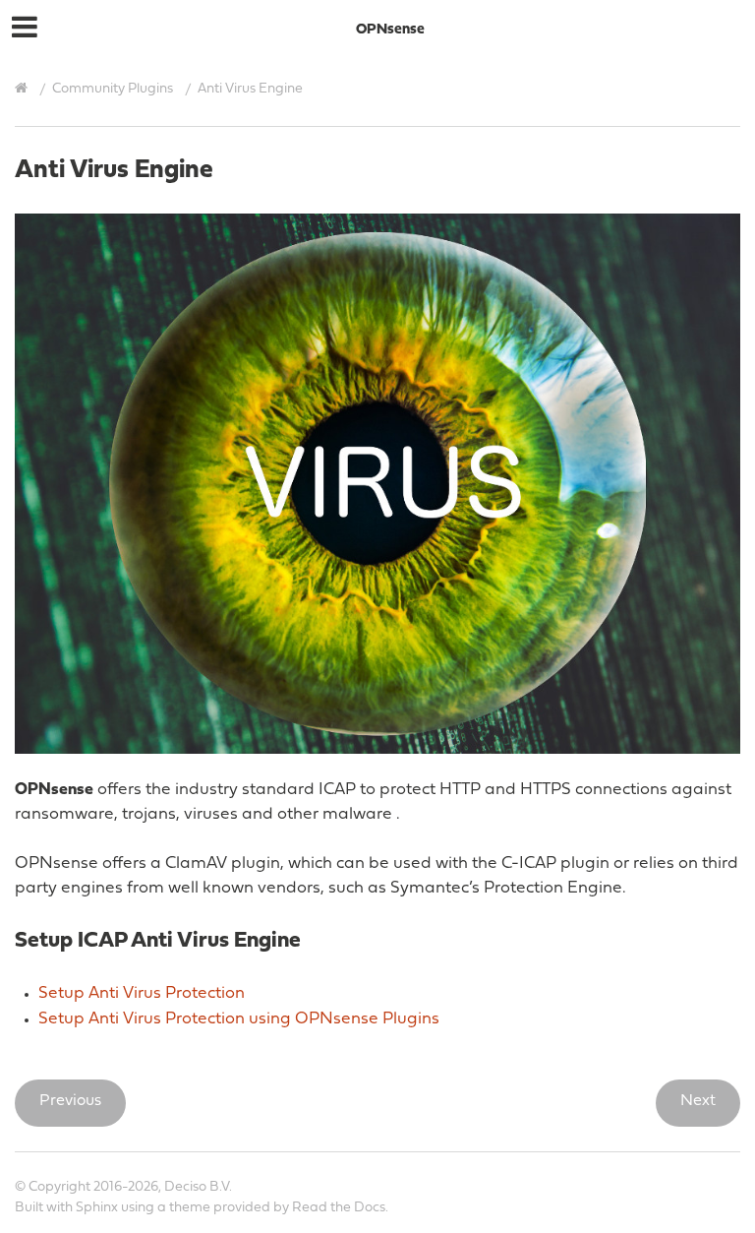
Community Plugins (112, 89)
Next (698, 1101)
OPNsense (390, 30)
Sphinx (97, 1208)
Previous (70, 1101)
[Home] (23, 88)
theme (189, 1208)
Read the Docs (338, 1208)
